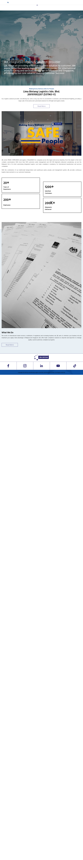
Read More (42, 106)
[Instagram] (25, 366)
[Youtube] (58, 366)
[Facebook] (8, 366)
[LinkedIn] (41, 366)
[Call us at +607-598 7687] (8, 2)
